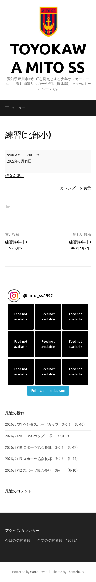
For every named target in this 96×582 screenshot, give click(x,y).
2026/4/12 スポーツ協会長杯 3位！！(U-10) (41, 470)
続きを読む (14, 176)
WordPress (38, 572)
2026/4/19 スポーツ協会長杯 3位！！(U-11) (41, 459)
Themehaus (75, 572)
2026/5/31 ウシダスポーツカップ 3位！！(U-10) (45, 424)
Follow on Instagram (48, 391)
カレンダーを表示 (75, 188)
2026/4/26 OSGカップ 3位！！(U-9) (37, 436)
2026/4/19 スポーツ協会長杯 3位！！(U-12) (41, 447)
